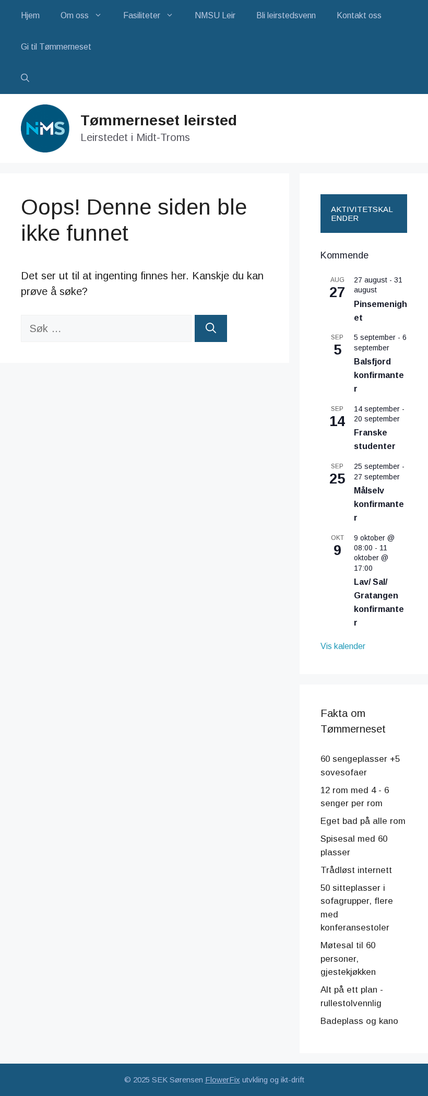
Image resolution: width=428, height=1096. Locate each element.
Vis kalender (342, 646)
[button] (25, 78)
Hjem (30, 15)
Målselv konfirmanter (379, 504)
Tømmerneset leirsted (158, 120)
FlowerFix (222, 1079)
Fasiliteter (141, 15)
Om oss (75, 15)
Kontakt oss (359, 15)
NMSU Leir (215, 15)
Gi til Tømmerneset (56, 46)
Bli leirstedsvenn (286, 15)
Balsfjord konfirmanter (379, 375)
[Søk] (211, 328)
